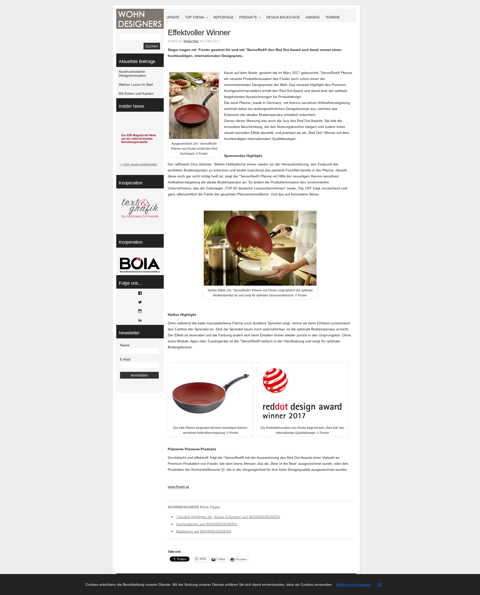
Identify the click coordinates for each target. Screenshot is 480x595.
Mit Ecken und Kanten (136, 93)
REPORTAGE (224, 17)
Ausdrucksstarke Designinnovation (132, 73)
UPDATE (173, 17)
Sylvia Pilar (191, 41)
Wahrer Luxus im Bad (136, 84)
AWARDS (313, 17)
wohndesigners (140, 19)
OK (379, 585)
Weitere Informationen (353, 585)
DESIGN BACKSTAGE (283, 17)
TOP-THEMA (193, 17)
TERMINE (332, 17)
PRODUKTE (246, 17)
